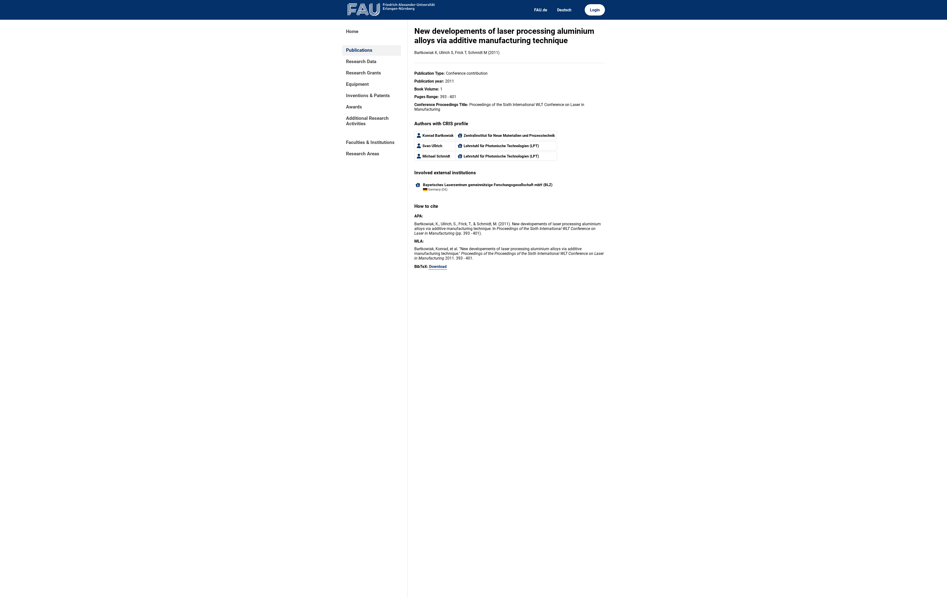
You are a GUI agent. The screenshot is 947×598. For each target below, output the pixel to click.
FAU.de (540, 10)
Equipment (357, 84)
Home (352, 31)
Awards (354, 107)
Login (595, 10)
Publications (359, 50)
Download (438, 266)
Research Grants (363, 73)
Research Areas (362, 154)
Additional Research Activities (367, 121)
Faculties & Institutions (370, 142)
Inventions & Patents (368, 95)
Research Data (361, 61)
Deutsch (564, 10)
